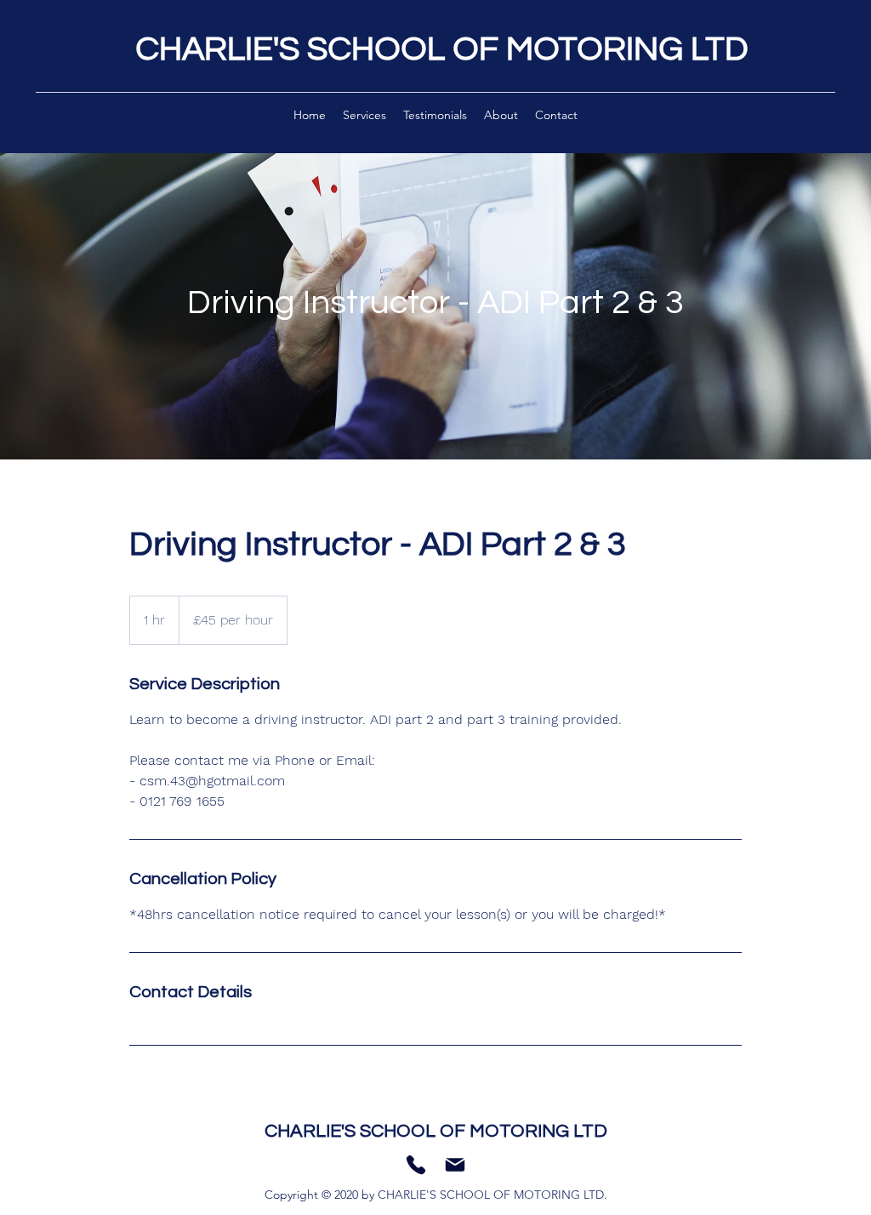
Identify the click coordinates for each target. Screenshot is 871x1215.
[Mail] (455, 1165)
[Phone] (416, 1165)
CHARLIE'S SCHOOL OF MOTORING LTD (442, 48)
